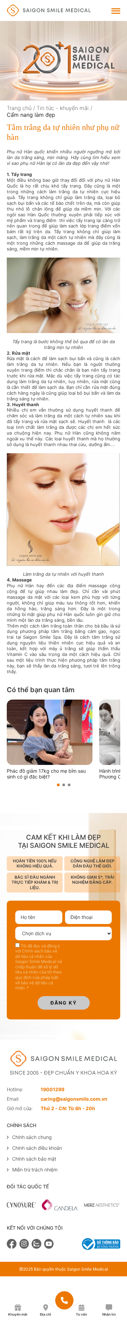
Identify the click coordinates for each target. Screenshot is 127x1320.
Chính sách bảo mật (34, 1159)
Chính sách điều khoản (37, 1148)
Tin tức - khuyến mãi (63, 108)
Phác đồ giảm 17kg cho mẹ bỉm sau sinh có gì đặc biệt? (46, 773)
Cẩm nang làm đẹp (31, 114)
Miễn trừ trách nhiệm (35, 1169)
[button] (58, 785)
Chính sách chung (31, 1137)
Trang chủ (19, 108)
